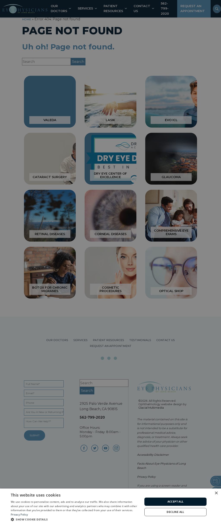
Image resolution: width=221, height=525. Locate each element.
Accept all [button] (175, 501)
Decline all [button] (175, 512)
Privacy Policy (19, 514)
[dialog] (110, 507)
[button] (75, 519)
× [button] (216, 493)
